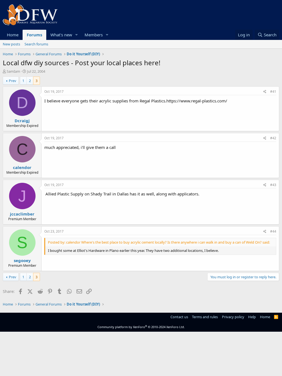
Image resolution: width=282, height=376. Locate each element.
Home (12, 34)
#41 (273, 91)
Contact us (179, 316)
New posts (11, 44)
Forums (34, 34)
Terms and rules (205, 316)
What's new (61, 34)
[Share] (264, 92)
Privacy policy (233, 316)
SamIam (13, 71)
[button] (76, 35)
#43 (273, 184)
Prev (12, 80)
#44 (273, 231)
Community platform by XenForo (141, 327)
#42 (273, 138)
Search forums (36, 44)
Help (252, 316)
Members (94, 34)
